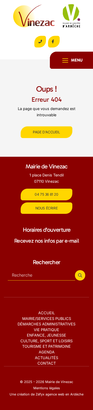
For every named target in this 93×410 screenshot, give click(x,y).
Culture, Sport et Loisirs (46, 341)
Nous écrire (46, 208)
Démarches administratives (46, 324)
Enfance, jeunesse (46, 335)
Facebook (54, 41)
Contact (46, 363)
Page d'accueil (46, 132)
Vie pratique (46, 329)
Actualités (46, 358)
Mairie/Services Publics (46, 318)
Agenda (47, 352)
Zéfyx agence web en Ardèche (59, 394)
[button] (80, 275)
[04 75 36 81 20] (40, 41)
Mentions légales (46, 388)
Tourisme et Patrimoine (46, 346)
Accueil (46, 313)
